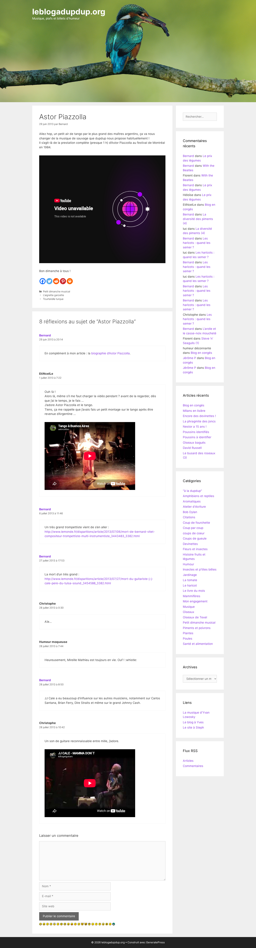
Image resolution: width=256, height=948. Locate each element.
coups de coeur (193, 533)
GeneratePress (155, 942)
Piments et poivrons (197, 628)
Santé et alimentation (198, 644)
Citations (189, 517)
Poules (187, 638)
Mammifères (191, 596)
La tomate (190, 580)
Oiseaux (188, 612)
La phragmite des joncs (199, 421)
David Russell (192, 448)
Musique (189, 606)
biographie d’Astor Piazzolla (110, 353)
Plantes (188, 633)
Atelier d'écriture (194, 506)
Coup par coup (193, 528)
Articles (188, 760)
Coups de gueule (195, 538)
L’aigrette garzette (53, 295)
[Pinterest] (63, 281)
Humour (188, 564)
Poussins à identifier (197, 437)
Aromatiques (192, 501)
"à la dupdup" (192, 491)
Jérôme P (189, 358)
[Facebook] (43, 281)
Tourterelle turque (53, 298)
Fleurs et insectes (195, 549)
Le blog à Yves (193, 722)
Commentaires (193, 766)
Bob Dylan (190, 512)
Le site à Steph (193, 727)
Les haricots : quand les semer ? (196, 243)
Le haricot (190, 585)
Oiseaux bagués (194, 442)
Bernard (45, 335)
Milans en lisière (194, 410)
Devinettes (190, 544)
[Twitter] (49, 281)
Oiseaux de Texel (195, 617)
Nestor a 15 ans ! (195, 426)
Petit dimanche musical (56, 291)
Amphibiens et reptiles (198, 496)
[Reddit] (56, 281)
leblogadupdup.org (68, 11)
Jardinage (190, 575)
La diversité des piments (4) (198, 219)
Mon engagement (195, 601)
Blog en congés (201, 353)
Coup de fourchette (196, 522)
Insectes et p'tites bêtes (199, 569)
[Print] (70, 281)
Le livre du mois (194, 590)
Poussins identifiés (196, 432)
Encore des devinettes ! (199, 416)
